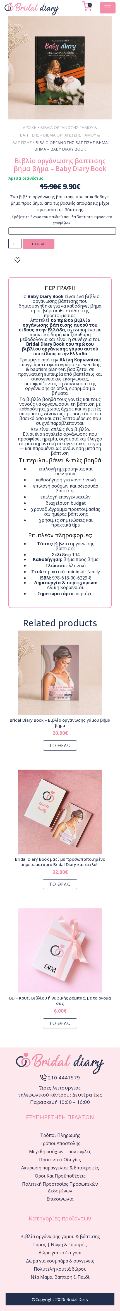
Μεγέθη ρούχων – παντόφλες (60, 1151)
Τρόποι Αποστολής (60, 1143)
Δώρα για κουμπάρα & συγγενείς (60, 1261)
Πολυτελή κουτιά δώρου (60, 1269)
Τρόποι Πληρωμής (60, 1135)
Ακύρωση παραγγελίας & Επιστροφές (60, 1168)
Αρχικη (30, 127)
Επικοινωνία (60, 1199)
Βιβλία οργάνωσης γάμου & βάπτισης (60, 1236)
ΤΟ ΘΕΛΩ (38, 244)
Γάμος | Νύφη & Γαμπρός (60, 1244)
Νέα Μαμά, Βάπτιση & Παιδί (60, 1277)
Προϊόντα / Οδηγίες (60, 1160)
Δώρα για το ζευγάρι (60, 1253)
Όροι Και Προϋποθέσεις (60, 1176)
